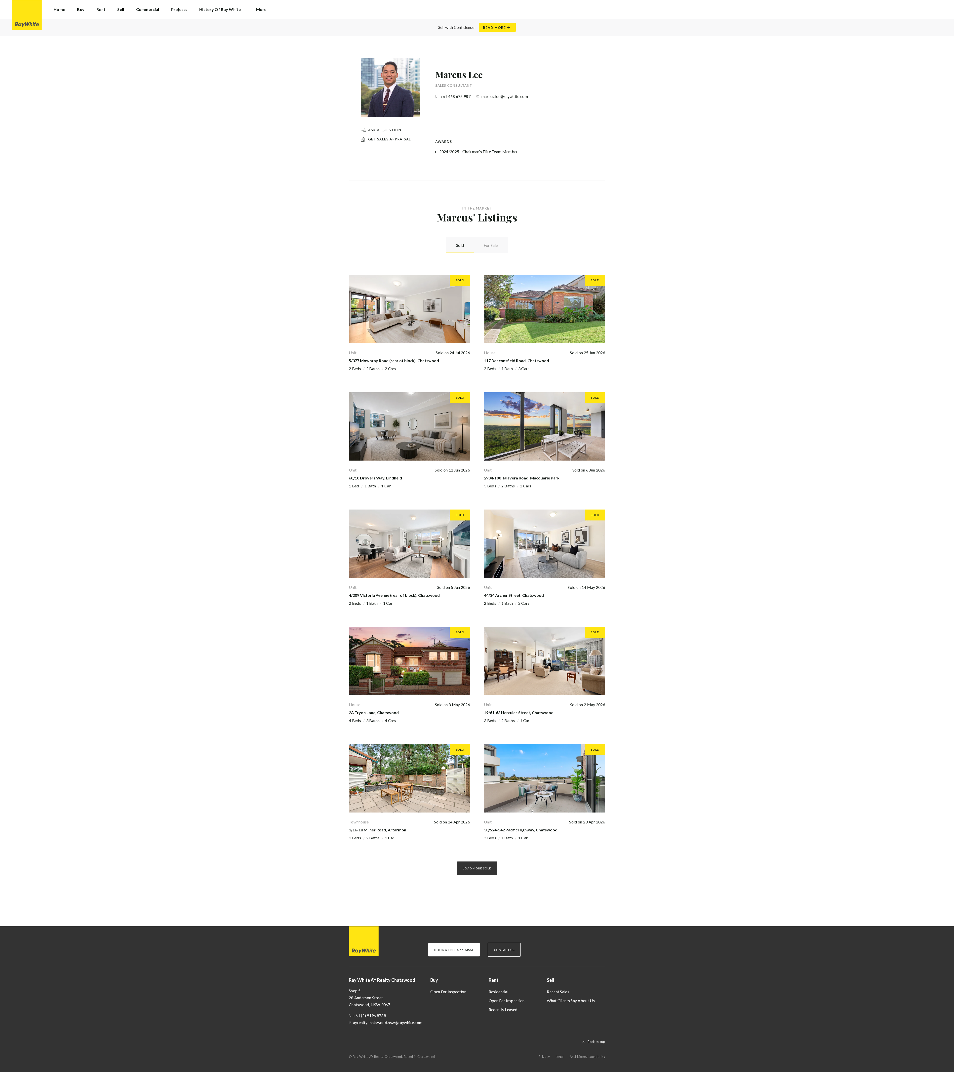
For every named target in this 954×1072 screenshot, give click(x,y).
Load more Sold (477, 868)
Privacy (544, 1057)
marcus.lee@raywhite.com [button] (504, 96)
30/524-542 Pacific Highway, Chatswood (520, 829)
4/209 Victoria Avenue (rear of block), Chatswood (394, 595)
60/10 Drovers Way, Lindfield (375, 477)
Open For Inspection (448, 991)
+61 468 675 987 (455, 96)
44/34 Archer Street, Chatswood (514, 595)
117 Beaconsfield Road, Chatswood (516, 360)
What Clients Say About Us (571, 1000)
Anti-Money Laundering (587, 1057)
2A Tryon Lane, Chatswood (374, 712)
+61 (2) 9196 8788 (369, 1015)
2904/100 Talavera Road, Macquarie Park (521, 477)
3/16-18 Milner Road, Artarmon (377, 829)
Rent (493, 980)
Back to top (596, 1042)
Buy (434, 980)
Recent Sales (558, 991)
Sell (550, 980)
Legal (560, 1057)
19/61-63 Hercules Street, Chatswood (519, 712)
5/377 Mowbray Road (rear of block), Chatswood (394, 360)
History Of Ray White (220, 9)
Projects (179, 9)
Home (59, 9)
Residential (498, 991)
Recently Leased (503, 1009)
